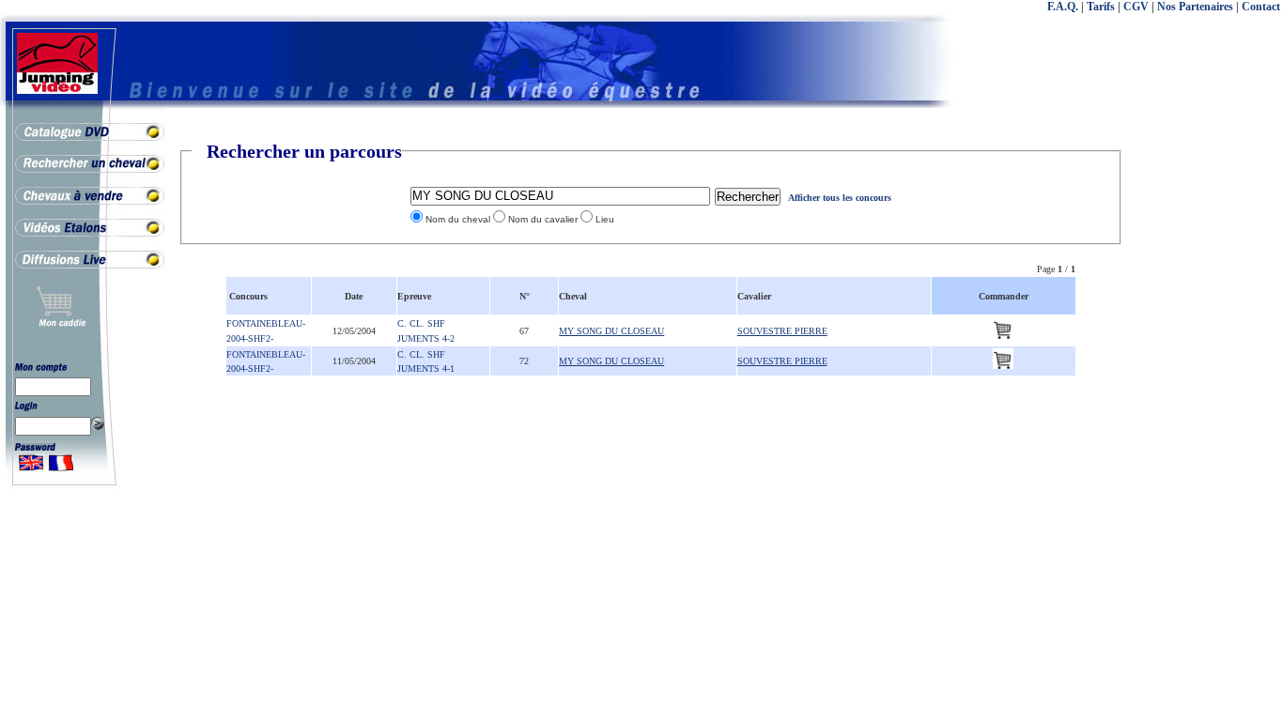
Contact (1261, 6)
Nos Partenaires (1195, 6)
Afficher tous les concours (839, 197)
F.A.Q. (1062, 6)
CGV (1136, 6)
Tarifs (1101, 6)
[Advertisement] (1208, 422)
